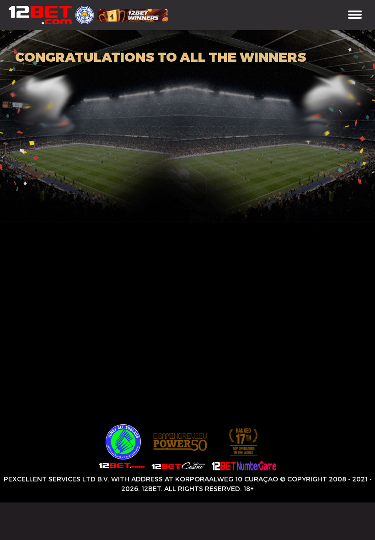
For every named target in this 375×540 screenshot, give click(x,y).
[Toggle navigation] (355, 15)
